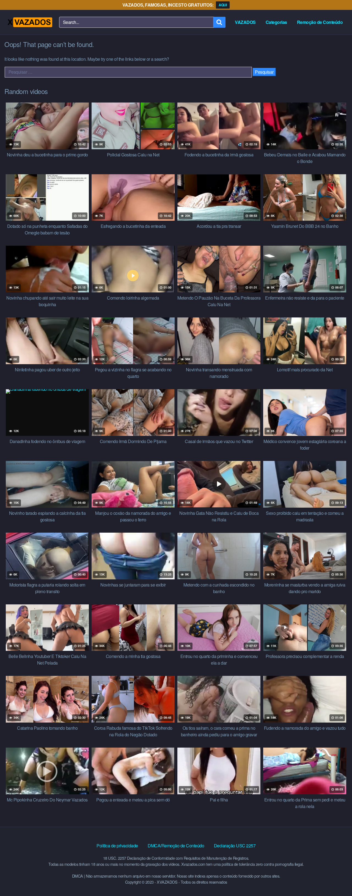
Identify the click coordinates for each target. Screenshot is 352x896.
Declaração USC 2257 (235, 845)
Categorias (276, 22)
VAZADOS (245, 22)
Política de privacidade (117, 845)
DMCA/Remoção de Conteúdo (176, 845)
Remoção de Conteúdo (320, 22)
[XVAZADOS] (29, 22)
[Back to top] (336, 878)
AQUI (223, 4)
